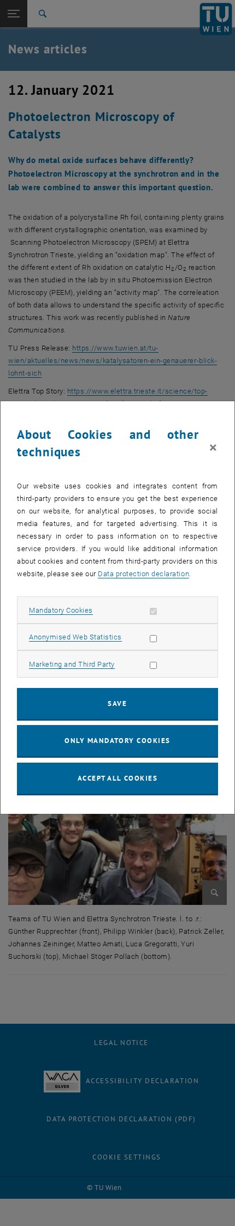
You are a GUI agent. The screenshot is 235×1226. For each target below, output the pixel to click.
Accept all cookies (118, 778)
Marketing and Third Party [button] (72, 664)
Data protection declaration (143, 574)
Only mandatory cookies (117, 740)
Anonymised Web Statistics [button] (75, 637)
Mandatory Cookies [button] (61, 610)
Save (117, 703)
